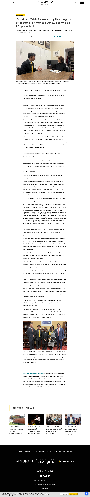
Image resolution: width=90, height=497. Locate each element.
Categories (33, 7)
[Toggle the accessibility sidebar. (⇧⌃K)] (86, 493)
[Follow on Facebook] (8, 3)
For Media (40, 7)
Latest (27, 7)
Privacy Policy (45, 488)
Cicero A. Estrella (57, 36)
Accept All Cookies (73, 494)
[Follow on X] (11, 3)
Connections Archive (44, 451)
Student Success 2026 (51, 7)
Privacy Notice (12, 495)
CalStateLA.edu (62, 7)
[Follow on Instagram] (17, 3)
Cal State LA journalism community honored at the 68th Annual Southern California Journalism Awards (72, 429)
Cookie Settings (64, 494)
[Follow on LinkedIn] (14, 3)
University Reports (56, 451)
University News (20, 15)
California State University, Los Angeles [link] (33, 373)
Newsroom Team (67, 451)
